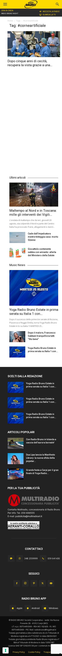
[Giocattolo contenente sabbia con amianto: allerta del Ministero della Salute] (17, 252)
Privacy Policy (19, 652)
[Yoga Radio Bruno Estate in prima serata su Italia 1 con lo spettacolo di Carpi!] (33, 288)
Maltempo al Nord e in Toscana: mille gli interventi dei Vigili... (32, 212)
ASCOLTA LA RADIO (51, 11)
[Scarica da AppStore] (13, 608)
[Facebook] (17, 583)
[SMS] (11, 558)
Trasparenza (49, 652)
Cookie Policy (34, 652)
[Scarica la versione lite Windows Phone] (45, 608)
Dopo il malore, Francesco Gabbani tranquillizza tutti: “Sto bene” (41, 335)
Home (10, 20)
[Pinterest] (34, 583)
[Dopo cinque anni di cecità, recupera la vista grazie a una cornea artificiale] (33, 44)
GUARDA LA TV (49, 15)
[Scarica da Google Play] (28, 608)
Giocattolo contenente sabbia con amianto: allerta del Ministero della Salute (42, 252)
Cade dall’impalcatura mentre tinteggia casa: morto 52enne (43, 236)
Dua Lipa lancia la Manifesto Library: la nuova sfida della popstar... (40, 457)
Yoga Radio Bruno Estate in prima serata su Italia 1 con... (33, 312)
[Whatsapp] (20, 558)
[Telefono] (43, 558)
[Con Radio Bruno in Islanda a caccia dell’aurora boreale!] (16, 443)
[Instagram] (25, 583)
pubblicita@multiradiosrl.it (28, 516)
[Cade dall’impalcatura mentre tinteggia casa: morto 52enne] (17, 237)
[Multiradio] (34, 506)
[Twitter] (42, 583)
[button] (57, 4)
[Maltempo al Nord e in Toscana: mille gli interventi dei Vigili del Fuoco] (33, 195)
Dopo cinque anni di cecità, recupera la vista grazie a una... (29, 63)
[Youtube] (51, 583)
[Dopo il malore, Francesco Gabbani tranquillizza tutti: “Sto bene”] (17, 336)
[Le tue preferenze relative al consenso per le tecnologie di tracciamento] (6, 650)
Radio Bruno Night (9, 13)
